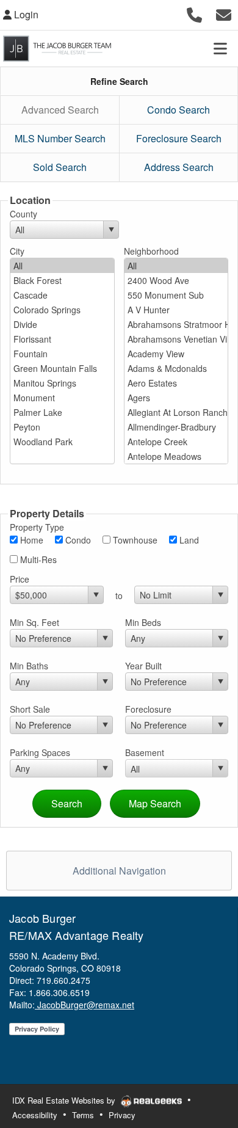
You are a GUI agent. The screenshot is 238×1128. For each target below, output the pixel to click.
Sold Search (60, 167)
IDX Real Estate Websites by (65, 1100)
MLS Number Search (60, 138)
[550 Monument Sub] (176, 295)
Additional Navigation (119, 871)
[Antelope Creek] (176, 441)
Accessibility (34, 1115)
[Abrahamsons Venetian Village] (176, 339)
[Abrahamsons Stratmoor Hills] (176, 324)
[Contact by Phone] (194, 13)
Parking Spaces (40, 752)
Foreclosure (148, 709)
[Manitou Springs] (62, 383)
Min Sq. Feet (34, 622)
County (23, 214)
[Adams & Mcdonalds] (176, 368)
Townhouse (133, 540)
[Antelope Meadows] (176, 456)
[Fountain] (62, 353)
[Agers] (176, 397)
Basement (144, 752)
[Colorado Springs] (62, 309)
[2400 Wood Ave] (176, 280)
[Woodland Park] (62, 441)
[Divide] (62, 324)
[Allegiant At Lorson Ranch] (176, 412)
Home (30, 540)
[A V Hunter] (176, 309)
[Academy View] (176, 353)
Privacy (122, 1115)
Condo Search (178, 110)
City (17, 251)
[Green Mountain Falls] (62, 368)
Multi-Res (37, 559)
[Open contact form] (223, 13)
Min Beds (143, 622)
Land (188, 540)
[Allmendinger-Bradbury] (176, 427)
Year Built (143, 666)
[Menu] (220, 48)
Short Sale (30, 709)
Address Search (179, 167)
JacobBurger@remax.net (84, 1005)
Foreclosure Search (179, 138)
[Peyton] (62, 427)
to (119, 595)
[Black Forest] (62, 280)
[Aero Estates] (176, 383)
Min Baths (29, 666)
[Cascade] (62, 295)
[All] (62, 265)
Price (19, 579)
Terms (83, 1115)
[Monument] (62, 397)
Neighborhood (151, 251)
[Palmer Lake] (62, 412)
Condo (77, 540)
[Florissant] (62, 339)
